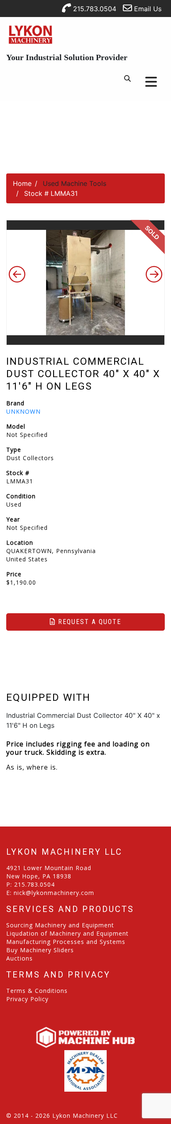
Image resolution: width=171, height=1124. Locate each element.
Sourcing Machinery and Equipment (60, 925)
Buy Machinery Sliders (40, 950)
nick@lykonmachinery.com (54, 893)
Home (22, 183)
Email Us (146, 9)
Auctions (19, 958)
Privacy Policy (27, 999)
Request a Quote (88, 622)
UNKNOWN (23, 411)
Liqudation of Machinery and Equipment (67, 933)
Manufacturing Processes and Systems (65, 942)
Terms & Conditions (37, 991)
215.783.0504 (93, 9)
